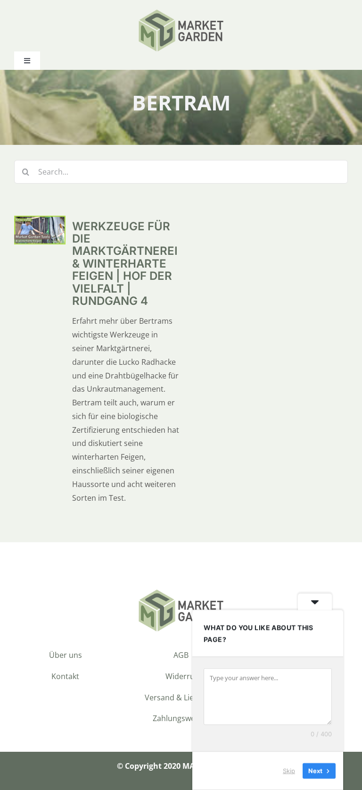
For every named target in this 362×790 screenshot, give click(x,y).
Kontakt (65, 676)
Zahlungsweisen (181, 718)
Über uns (65, 655)
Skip (289, 770)
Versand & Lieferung (181, 697)
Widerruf (181, 676)
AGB (181, 655)
